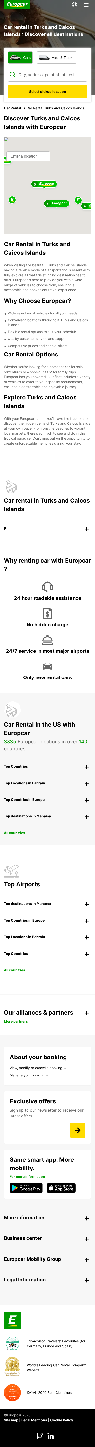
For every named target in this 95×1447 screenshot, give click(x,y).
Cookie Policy (61, 1420)
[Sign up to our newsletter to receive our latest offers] (77, 1130)
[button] (78, 201)
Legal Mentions (34, 1420)
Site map (11, 1420)
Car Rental (12, 108)
